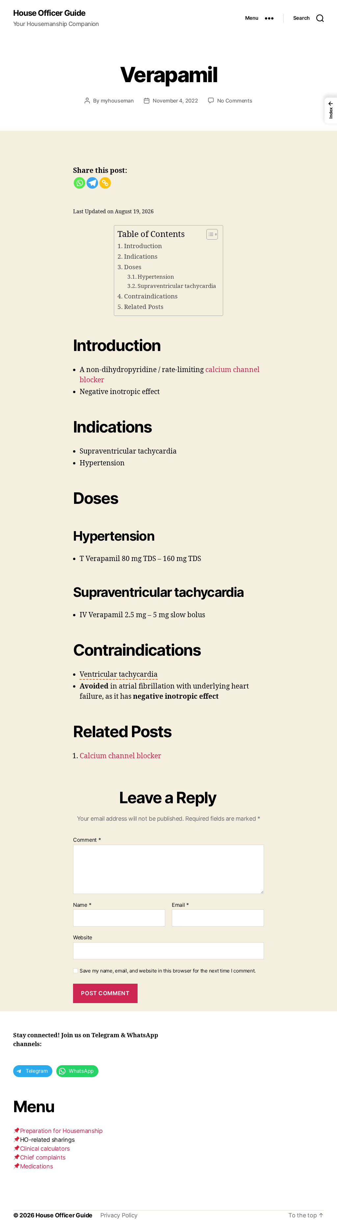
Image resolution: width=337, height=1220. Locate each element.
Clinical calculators (45, 1148)
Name (82, 905)
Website (82, 937)
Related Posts (144, 307)
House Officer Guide (49, 13)
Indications (141, 257)
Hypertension (156, 276)
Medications (36, 1166)
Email (180, 905)
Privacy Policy (119, 1215)
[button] (119, 675)
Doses (133, 267)
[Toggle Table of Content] (208, 234)
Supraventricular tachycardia (177, 286)
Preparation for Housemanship (61, 1130)
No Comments (234, 100)
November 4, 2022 (175, 100)
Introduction (143, 246)
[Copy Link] (105, 183)
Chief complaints (43, 1157)
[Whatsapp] (79, 183)
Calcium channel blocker (120, 756)
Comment (87, 840)
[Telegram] (92, 183)
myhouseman (117, 100)
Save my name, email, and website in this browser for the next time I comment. (168, 971)
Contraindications (151, 296)
